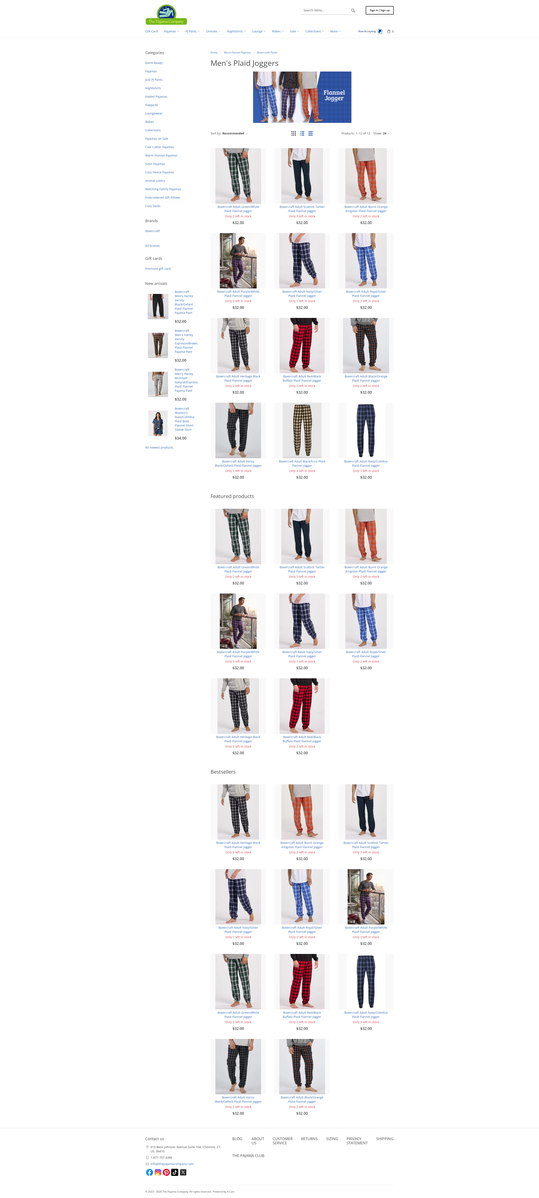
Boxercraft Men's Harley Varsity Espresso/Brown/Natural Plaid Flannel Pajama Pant (192, 341)
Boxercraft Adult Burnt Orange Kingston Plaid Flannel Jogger (366, 209)
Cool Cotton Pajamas (159, 147)
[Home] (166, 14)
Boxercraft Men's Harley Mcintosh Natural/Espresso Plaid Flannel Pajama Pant (187, 380)
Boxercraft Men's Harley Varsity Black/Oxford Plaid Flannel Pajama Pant (184, 302)
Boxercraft (152, 231)
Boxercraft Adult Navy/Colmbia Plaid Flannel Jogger (366, 463)
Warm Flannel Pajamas (161, 155)
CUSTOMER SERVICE (283, 1140)
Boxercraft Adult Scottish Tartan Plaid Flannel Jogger (302, 209)
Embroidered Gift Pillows (162, 197)
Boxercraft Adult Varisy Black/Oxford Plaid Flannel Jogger (238, 463)
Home (214, 52)
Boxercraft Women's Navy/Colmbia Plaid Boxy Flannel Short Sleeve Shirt (184, 419)
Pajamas (151, 71)
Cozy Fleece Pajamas (159, 172)
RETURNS (309, 1138)
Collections (153, 130)
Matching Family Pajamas (163, 189)
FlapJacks (151, 105)
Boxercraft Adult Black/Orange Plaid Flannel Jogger (366, 378)
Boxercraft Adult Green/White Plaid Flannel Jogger (238, 209)
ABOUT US (258, 1140)
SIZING (332, 1138)
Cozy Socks (152, 206)
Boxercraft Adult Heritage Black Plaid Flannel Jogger (238, 378)
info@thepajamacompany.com (172, 1164)
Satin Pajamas (155, 164)
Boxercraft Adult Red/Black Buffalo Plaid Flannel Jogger (302, 378)
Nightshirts (153, 88)
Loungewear (154, 113)
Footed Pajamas (156, 96)
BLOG (237, 1138)
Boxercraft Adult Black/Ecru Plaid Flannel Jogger (302, 463)
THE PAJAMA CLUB (248, 1155)
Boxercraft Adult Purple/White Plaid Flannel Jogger (238, 294)
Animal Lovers (155, 181)
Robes (149, 122)
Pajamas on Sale (156, 139)
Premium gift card (158, 269)
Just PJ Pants (154, 80)
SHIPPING (385, 1138)
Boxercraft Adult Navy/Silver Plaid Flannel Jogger (302, 294)
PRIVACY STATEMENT (357, 1140)
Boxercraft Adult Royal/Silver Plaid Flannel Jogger (366, 294)
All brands (152, 246)
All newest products (159, 447)
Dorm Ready (154, 63)
